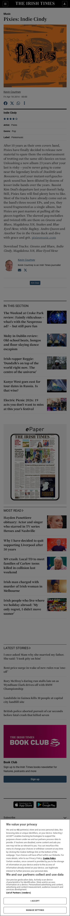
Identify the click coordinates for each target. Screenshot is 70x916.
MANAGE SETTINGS (35, 910)
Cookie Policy (49, 858)
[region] (35, 867)
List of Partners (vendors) (18, 892)
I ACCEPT (35, 901)
